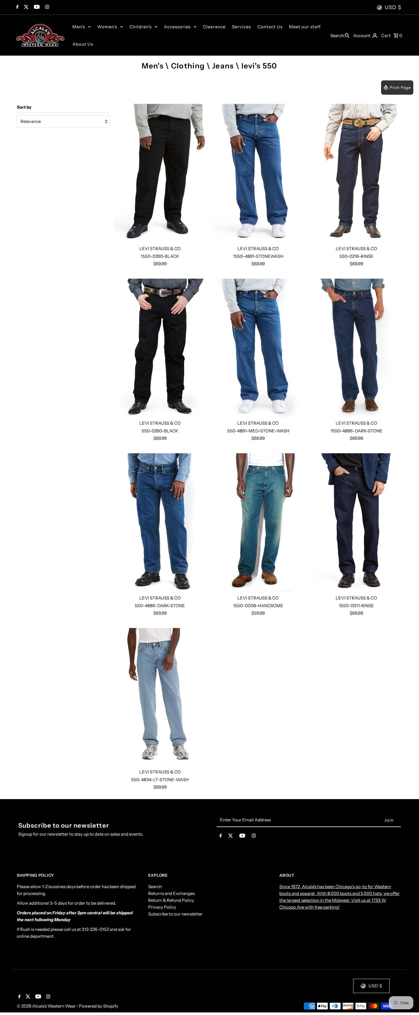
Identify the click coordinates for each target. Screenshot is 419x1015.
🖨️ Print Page (397, 87)
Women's (107, 26)
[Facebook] (17, 7)
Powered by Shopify (98, 1006)
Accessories (177, 26)
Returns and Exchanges (171, 893)
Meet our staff (305, 26)
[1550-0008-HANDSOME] (258, 522)
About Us (82, 44)
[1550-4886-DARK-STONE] (356, 348)
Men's (78, 26)
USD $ (393, 7)
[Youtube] (36, 7)
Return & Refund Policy (171, 900)
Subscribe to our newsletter (175, 914)
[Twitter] (26, 7)
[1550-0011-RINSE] (356, 522)
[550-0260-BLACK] (160, 348)
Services (241, 26)
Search (155, 886)
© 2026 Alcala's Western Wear (47, 1006)
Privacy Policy (162, 907)
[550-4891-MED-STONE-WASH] (258, 348)
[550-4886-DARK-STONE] (160, 522)
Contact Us (269, 26)
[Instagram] (46, 7)
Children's (140, 26)
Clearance (214, 26)
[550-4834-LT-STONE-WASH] (160, 697)
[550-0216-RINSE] (356, 173)
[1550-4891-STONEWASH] (258, 173)
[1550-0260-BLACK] (160, 173)
